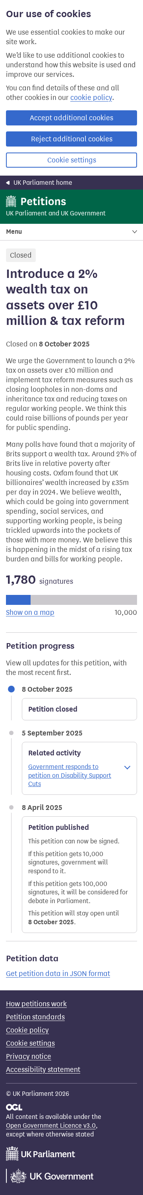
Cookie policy (27, 1030)
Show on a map (30, 612)
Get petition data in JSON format (58, 973)
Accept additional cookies (71, 117)
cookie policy (91, 97)
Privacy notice (28, 1056)
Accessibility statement (43, 1069)
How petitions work (36, 1003)
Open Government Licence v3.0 (51, 1125)
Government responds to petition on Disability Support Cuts (69, 775)
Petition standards (35, 1017)
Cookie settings (71, 160)
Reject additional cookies (71, 139)
